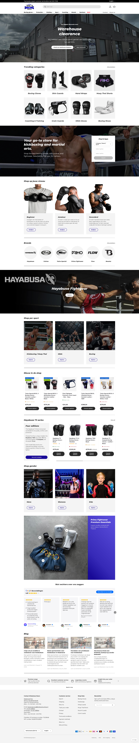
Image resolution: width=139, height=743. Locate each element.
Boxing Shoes (104, 121)
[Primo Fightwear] (77, 252)
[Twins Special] (61, 252)
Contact (105, 12)
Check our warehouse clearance (62, 47)
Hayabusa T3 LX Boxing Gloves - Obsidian (74, 440)
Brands (74, 12)
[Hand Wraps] (81, 80)
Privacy (61, 713)
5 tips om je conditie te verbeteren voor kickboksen (33, 651)
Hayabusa (30, 261)
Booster (108, 261)
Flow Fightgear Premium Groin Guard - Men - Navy (69, 395)
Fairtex (46, 261)
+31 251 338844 (30, 708)
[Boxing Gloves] (34, 80)
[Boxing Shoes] (104, 108)
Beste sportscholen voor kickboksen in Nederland (56, 651)
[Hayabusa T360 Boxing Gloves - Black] (91, 430)
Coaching (65, 12)
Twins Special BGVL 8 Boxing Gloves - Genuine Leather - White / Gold (107, 396)
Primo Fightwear (77, 261)
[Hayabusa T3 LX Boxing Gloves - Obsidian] (75, 430)
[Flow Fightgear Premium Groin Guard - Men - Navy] (69, 384)
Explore (69, 295)
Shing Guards (82, 704)
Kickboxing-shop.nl (31, 737)
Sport (56, 12)
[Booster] (108, 252)
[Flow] (92, 252)
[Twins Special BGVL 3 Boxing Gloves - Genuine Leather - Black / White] (32, 384)
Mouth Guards (82, 710)
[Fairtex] (46, 252)
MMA (100, 737)
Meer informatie (81, 47)
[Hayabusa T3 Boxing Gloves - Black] (59, 430)
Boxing (113, 737)
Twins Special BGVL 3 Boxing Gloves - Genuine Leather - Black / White (32, 396)
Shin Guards (57, 93)
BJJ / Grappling (106, 737)
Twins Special (62, 261)
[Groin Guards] (57, 108)
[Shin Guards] (57, 80)
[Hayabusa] (30, 252)
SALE (88, 12)
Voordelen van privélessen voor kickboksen (80, 651)
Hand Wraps (81, 93)
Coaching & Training (34, 121)
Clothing (49, 12)
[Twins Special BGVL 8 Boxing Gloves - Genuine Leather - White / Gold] (107, 384)
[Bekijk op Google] (43, 625)
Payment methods (64, 719)
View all (113, 420)
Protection (39, 12)
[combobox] (72, 6)
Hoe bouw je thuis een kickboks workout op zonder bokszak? (104, 652)
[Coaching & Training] (34, 108)
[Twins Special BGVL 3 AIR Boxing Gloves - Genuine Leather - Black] (51, 384)
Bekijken (31, 229)
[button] (114, 6)
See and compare (36, 457)
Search (61, 699)
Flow (93, 261)
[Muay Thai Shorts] (104, 80)
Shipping (61, 701)
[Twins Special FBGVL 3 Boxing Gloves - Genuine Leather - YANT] (88, 384)
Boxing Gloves (34, 93)
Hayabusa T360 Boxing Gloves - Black (91, 440)
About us (112, 12)
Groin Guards (58, 121)
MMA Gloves (81, 121)
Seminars (82, 12)
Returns (61, 704)
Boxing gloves (28, 12)
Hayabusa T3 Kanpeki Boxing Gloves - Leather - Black (107, 441)
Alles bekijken (111, 67)
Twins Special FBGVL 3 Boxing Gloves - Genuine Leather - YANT (87, 396)
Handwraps (81, 701)
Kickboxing (94, 737)
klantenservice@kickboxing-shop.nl (38, 707)
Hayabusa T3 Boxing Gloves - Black (58, 440)
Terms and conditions (65, 716)
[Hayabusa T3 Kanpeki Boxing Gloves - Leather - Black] (108, 430)
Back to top (69, 687)
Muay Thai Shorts (105, 93)
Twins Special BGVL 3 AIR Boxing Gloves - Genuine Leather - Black (50, 396)
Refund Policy (63, 725)
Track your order (64, 707)
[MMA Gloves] (81, 108)
